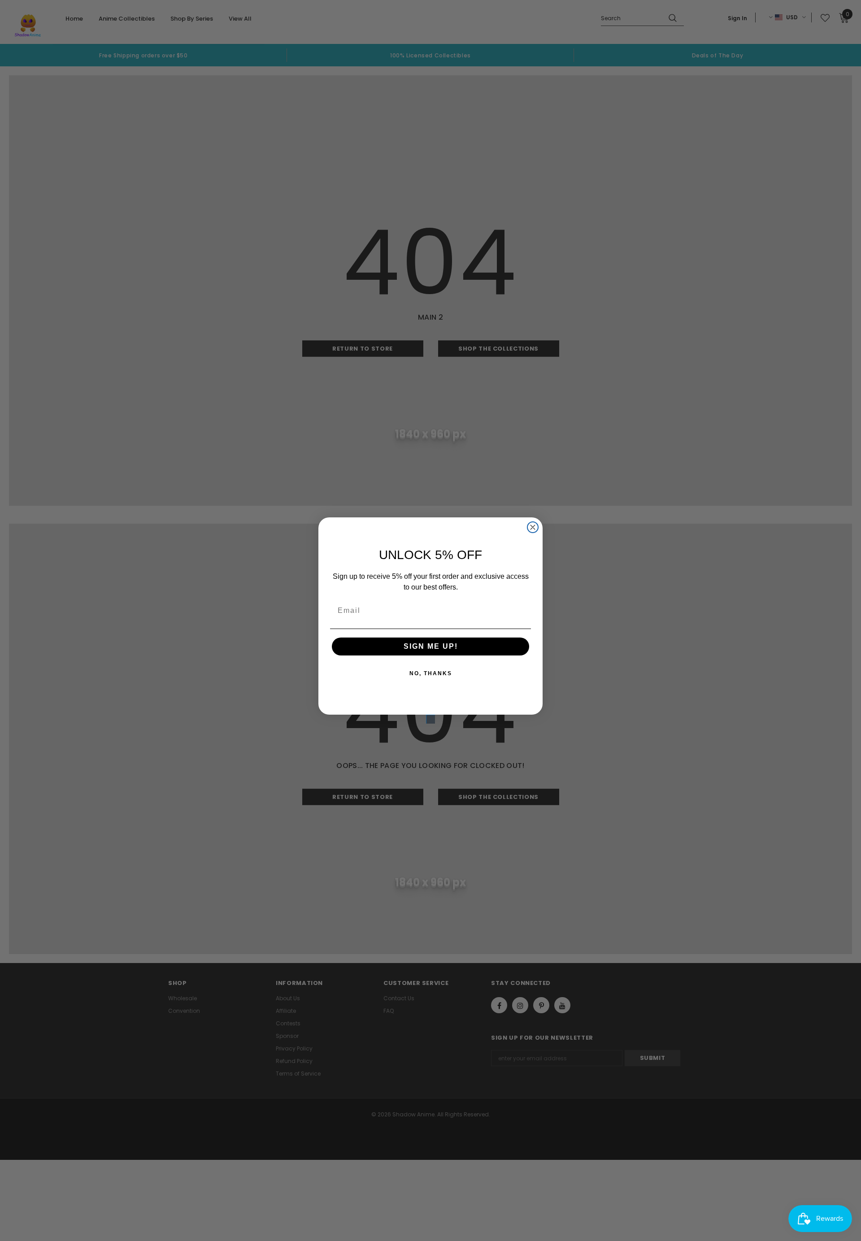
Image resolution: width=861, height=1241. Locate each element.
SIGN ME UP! (431, 646)
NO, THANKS (430, 673)
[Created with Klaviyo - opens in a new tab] (430, 719)
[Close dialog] (532, 527)
